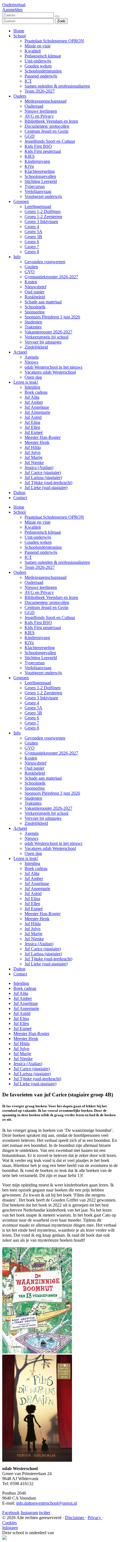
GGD (30, 136)
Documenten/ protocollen (47, 126)
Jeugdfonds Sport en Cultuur (50, 141)
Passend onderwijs (41, 76)
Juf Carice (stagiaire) (43, 472)
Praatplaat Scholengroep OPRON (54, 40)
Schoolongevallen (40, 176)
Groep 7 (32, 246)
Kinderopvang (37, 161)
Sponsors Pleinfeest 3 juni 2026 (52, 317)
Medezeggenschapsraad (45, 101)
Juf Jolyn (32, 452)
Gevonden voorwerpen (45, 261)
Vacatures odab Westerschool (50, 372)
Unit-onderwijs (38, 61)
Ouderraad (34, 106)
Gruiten (31, 266)
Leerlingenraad (38, 206)
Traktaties (33, 327)
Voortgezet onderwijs (43, 196)
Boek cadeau (36, 392)
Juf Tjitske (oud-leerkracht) (48, 482)
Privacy (95, 1517)
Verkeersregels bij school (46, 337)
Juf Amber (34, 402)
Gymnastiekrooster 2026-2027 (51, 276)
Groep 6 (32, 241)
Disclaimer (75, 1517)
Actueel (20, 352)
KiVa (29, 166)
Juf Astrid (33, 417)
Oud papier (34, 291)
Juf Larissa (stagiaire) (43, 477)
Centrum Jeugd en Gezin (46, 131)
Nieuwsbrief (35, 286)
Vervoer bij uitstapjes (43, 342)
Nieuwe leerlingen (41, 111)
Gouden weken (38, 66)
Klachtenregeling (40, 171)
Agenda (32, 357)
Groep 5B (33, 236)
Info (17, 256)
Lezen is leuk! (25, 382)
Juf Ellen (32, 427)
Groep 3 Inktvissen (41, 221)
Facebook (11, 1512)
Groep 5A (33, 231)
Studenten (33, 322)
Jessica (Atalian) (39, 467)
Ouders (19, 96)
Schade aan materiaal (43, 301)
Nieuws (31, 362)
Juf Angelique (37, 407)
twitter (44, 1512)
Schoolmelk (35, 306)
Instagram (29, 1512)
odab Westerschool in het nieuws (53, 367)
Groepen (21, 201)
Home (18, 30)
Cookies (9, 1522)
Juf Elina (32, 422)
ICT (28, 81)
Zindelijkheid (36, 347)
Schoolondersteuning (43, 71)
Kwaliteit (33, 51)
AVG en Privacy (39, 116)
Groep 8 (32, 251)
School (19, 35)
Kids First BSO (38, 146)
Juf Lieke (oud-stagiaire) (46, 487)
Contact (20, 497)
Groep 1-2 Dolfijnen (43, 211)
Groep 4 (32, 226)
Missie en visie (38, 45)
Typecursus (35, 186)
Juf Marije (33, 457)
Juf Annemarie (37, 412)
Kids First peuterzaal (43, 151)
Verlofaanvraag (38, 191)
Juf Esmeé (34, 432)
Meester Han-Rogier (43, 437)
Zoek (61, 21)
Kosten (31, 281)
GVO (30, 271)
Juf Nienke (34, 462)
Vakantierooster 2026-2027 (48, 332)
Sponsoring (35, 312)
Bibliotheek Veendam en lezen (51, 121)
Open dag (33, 377)
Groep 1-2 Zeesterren (43, 216)
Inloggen (10, 1527)
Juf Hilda (33, 447)
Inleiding (32, 387)
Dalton (19, 492)
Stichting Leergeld (41, 181)
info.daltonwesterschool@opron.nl (46, 1503)
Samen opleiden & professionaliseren (57, 86)
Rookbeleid (35, 296)
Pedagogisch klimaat (43, 56)
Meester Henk (37, 442)
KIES (30, 156)
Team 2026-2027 (40, 91)
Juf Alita (32, 397)
